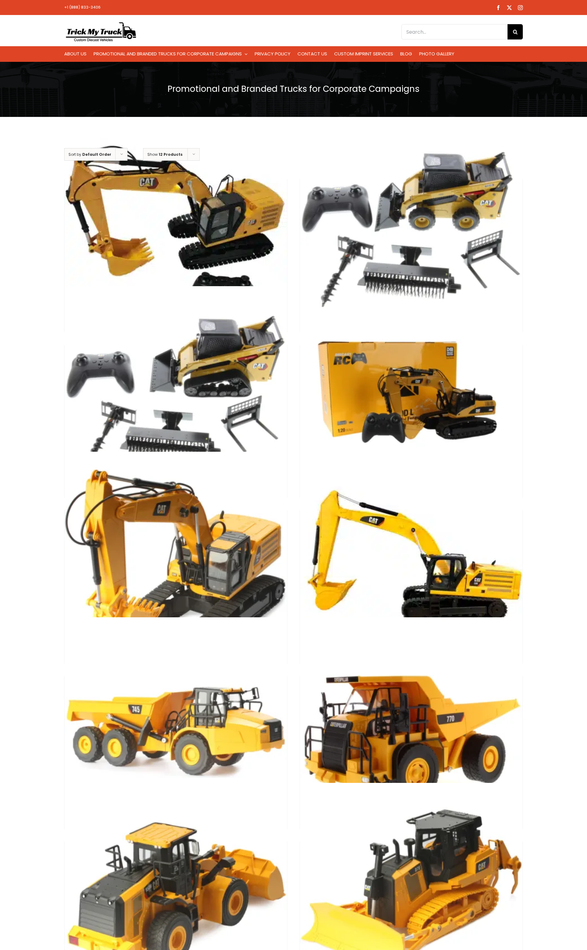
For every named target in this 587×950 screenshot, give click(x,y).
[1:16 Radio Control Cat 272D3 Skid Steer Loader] (411, 231)
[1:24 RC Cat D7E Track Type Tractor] (411, 894)
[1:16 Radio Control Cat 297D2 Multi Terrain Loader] (176, 397)
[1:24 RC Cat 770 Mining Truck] (411, 728)
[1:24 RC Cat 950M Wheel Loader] (176, 894)
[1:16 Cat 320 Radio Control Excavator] (176, 231)
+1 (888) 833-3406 (82, 7)
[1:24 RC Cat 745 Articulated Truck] (176, 728)
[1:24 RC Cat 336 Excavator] (411, 563)
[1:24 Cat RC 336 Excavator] (176, 563)
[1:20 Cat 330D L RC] (411, 388)
